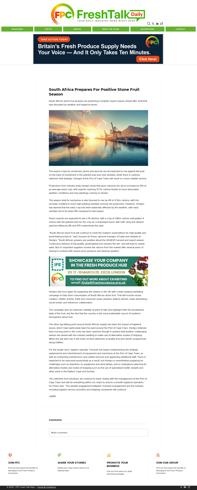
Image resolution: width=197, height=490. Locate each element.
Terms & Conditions (46, 487)
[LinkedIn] (157, 23)
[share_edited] (189, 487)
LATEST (52, 396)
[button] (148, 23)
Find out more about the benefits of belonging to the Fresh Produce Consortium (23, 470)
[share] (161, 23)
